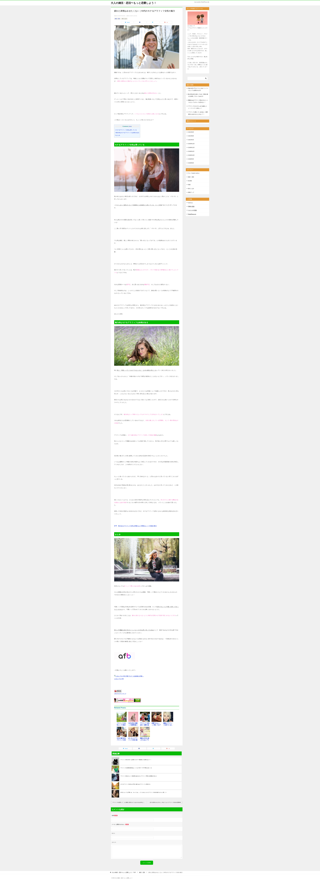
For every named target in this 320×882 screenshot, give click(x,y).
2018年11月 (191, 151)
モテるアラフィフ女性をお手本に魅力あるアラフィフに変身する (135, 784)
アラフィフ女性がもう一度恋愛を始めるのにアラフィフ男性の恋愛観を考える (138, 776)
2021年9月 (191, 132)
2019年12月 (191, 143)
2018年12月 (191, 147)
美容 (189, 184)
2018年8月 (191, 163)
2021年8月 (191, 136)
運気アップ (191, 192)
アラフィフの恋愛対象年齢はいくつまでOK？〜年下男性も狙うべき (136, 767)
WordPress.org (192, 214)
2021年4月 (191, 139)
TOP (124, 872)
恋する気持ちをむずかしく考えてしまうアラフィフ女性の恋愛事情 (165, 802)
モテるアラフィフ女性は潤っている (126, 130)
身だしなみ (124, 18)
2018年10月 (191, 155)
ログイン (190, 202)
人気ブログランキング (120, 693)
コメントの (192, 210)
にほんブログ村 (119, 679)
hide (130, 126)
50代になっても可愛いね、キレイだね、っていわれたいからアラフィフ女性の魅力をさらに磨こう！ (143, 792)
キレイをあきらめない (194, 173)
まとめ (117, 135)
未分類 (190, 180)
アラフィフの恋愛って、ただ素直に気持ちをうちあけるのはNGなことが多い (129, 802)
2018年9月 (191, 159)
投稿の (191, 206)
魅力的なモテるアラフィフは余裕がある (127, 132)
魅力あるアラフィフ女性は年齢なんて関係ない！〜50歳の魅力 (137, 526)
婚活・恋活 (117, 18)
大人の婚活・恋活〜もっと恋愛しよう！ (133, 3)
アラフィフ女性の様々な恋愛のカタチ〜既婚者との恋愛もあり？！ (135, 759)
